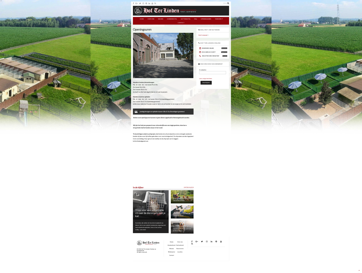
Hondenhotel (172, 245)
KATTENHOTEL (186, 19)
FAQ (195, 19)
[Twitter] (140, 3)
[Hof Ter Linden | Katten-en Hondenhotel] (181, 14)
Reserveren (180, 248)
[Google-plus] (136, 3)
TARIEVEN (218, 19)
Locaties (180, 252)
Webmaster (171, 252)
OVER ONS (151, 19)
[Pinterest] (146, 3)
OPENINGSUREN (206, 19)
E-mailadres (202, 70)
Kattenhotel (180, 245)
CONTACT (181, 22)
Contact (171, 255)
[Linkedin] (149, 3)
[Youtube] (152, 3)
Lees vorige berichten (205, 78)
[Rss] (155, 3)
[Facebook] (133, 3)
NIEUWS (160, 19)
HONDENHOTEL (172, 19)
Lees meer (143, 229)
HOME (142, 19)
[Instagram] (143, 3)
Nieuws (171, 248)
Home (171, 242)
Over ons (180, 242)
